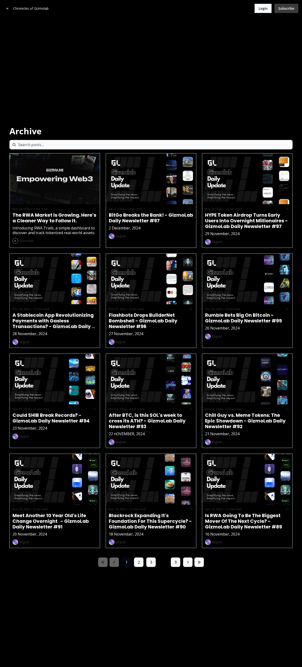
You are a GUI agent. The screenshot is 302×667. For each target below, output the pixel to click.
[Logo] (7, 8)
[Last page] (199, 562)
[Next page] (188, 562)
